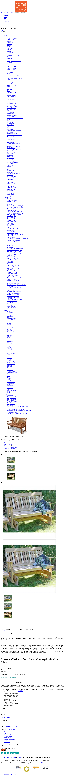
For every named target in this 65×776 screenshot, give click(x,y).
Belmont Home (10, 333)
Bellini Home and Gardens (12, 331)
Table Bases (10, 79)
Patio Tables (10, 223)
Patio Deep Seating (10, 276)
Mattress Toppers (11, 85)
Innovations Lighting (11, 371)
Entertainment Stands (12, 54)
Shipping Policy (8, 736)
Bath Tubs (9, 89)
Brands (5, 17)
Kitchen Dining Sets (12, 106)
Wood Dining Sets (11, 216)
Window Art (10, 166)
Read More (20, 691)
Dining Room (9, 58)
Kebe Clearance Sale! (12, 412)
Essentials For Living (11, 353)
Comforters (10, 82)
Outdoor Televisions (11, 306)
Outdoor (6, 197)
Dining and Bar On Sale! (11, 399)
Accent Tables (10, 126)
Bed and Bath (9, 81)
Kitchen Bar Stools (11, 108)
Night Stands (10, 182)
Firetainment (9, 358)
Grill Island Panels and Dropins (15, 234)
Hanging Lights (11, 266)
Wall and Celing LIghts (13, 265)
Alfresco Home (10, 313)
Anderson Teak (10, 322)
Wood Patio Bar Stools (12, 259)
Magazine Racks (11, 142)
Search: (2, 28)
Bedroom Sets (10, 179)
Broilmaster (9, 338)
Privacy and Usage (40, 763)
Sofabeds (9, 45)
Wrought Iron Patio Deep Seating (15, 287)
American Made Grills (11, 319)
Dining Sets (10, 64)
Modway (8, 389)
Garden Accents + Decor (11, 307)
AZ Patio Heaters (10, 325)
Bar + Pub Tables (11, 69)
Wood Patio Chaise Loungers (14, 250)
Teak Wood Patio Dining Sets (14, 211)
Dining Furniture (11, 65)
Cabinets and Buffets (12, 66)
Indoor (5, 35)
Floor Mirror (10, 140)
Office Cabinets (11, 189)
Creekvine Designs (10, 349)
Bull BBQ (9, 342)
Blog (5, 18)
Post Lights (10, 264)
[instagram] (2, 754)
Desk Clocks (10, 155)
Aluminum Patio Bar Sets (13, 218)
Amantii (8, 317)
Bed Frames (10, 172)
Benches (9, 51)
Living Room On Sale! (11, 398)
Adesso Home (9, 311)
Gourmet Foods (11, 99)
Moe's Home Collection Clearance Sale (17, 413)
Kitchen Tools (10, 122)
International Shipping (9, 739)
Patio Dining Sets (11, 221)
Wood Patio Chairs (11, 201)
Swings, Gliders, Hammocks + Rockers (14, 299)
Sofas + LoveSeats (11, 39)
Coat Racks (10, 132)
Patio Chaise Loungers (12, 254)
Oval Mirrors (10, 138)
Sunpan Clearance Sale (13, 415)
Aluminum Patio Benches (13, 270)
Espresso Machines (12, 115)
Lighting (8, 191)
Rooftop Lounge (10, 247)
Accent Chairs (10, 125)
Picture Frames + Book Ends (14, 149)
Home (5, 443)
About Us (6, 15)
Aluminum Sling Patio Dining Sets (15, 206)
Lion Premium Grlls (11, 382)
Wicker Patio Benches (12, 275)
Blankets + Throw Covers (13, 146)
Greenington (9, 365)
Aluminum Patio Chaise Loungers (15, 248)
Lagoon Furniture (10, 380)
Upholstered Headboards (13, 178)
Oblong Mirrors (11, 139)
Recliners (9, 47)
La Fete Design (10, 378)
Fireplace (9, 57)
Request (3, 630)
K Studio (8, 376)
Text (12, 30)
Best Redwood (10, 334)
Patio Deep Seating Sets (13, 283)
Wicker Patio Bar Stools (13, 258)
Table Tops (10, 62)
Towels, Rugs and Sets (12, 92)
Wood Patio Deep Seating (13, 280)
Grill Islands (10, 235)
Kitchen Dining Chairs (12, 109)
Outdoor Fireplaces (12, 244)
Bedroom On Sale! (10, 400)
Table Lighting (10, 193)
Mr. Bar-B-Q (9, 391)
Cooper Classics (10, 348)
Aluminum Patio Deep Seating (14, 277)
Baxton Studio (9, 330)
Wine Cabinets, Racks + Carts (14, 78)
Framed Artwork (11, 163)
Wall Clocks (10, 153)
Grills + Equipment (12, 227)
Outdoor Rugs (10, 161)
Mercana (8, 384)
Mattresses (9, 88)
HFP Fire (9, 367)
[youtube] (14, 754)
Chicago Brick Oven (11, 346)
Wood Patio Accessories (13, 294)
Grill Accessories (11, 237)
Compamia (9, 347)
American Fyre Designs (11, 318)
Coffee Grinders (11, 116)
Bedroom (8, 169)
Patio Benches (9, 269)
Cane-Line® (9, 343)
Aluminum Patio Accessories (14, 291)
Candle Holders (11, 148)
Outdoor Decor (11, 159)
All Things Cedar (10, 315)
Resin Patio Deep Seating (13, 282)
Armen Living (9, 323)
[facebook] (5, 754)
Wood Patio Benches (12, 272)
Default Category (8, 444)
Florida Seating (10, 359)
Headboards (10, 175)
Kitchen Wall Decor (12, 103)
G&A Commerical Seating (12, 362)
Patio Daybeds (10, 286)
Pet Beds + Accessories (13, 168)
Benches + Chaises (11, 183)
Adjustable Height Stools (13, 75)
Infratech (8, 368)
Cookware (9, 102)
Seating (9, 41)
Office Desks (10, 186)
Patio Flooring (9, 298)
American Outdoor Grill (11, 321)
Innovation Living (10, 370)
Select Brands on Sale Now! (12, 407)
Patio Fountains (10, 308)
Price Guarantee (8, 734)
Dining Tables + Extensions (14, 61)
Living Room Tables (12, 38)
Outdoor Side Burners (12, 228)
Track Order (7, 21)
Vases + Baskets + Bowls (13, 143)
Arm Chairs (10, 48)
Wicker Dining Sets (12, 210)
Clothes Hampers (11, 93)
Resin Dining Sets (11, 217)
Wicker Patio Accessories (13, 293)
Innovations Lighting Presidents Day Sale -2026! (19, 410)
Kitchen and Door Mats (13, 162)
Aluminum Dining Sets (13, 208)
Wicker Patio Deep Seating (13, 279)
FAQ (5, 733)
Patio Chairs (10, 204)
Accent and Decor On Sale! (12, 401)
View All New (7, 445)
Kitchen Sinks (10, 113)
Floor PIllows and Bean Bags (14, 135)
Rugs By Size (10, 158)
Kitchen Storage (11, 105)
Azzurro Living (10, 327)
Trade (5, 20)
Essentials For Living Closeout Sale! (16, 409)
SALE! (5, 394)
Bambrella (9, 329)
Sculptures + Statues (12, 152)
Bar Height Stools (11, 74)
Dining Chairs (10, 59)
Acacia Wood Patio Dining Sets (15, 213)
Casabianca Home (10, 344)
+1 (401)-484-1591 (5, 30)
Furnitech (9, 360)
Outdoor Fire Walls (12, 241)
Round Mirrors (10, 136)
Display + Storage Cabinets (14, 130)
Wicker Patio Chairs (12, 200)
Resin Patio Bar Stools (12, 261)
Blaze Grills (9, 336)
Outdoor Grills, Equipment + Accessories (17, 238)
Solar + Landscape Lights (13, 268)
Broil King (9, 337)
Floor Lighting (10, 194)
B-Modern (9, 328)
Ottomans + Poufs (11, 52)
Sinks (8, 91)
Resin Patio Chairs (11, 203)
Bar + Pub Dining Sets (12, 68)
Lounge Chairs (10, 42)
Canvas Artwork (11, 165)
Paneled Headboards (12, 176)
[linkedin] (17, 754)
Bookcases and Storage (13, 55)
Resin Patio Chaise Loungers (14, 251)
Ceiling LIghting (11, 196)
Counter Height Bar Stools (13, 72)
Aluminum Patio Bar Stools (14, 257)
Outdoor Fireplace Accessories (14, 243)
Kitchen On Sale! (10, 402)
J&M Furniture (10, 373)
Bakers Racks (10, 110)
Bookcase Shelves (11, 127)
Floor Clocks (10, 156)
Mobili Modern (10, 385)
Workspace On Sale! (11, 404)
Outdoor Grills (10, 230)
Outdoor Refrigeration (12, 233)
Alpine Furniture (10, 316)
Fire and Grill (9, 225)
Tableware (9, 100)
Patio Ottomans (10, 289)
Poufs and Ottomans (12, 133)
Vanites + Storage (11, 95)
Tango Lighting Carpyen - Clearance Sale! (17, 406)
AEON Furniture (10, 312)
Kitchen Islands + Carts (13, 112)
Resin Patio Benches (12, 273)
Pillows (9, 86)
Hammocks (10, 302)
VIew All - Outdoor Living (10, 447)
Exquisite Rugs (10, 354)
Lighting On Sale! (10, 405)
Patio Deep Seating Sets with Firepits (16, 285)
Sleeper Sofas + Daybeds (13, 173)
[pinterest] (8, 754)
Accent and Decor (10, 123)
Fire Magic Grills (10, 356)
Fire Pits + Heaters (11, 246)
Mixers (8, 119)
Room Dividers (11, 129)
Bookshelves (10, 190)
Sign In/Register (8, 740)
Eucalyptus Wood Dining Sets (14, 214)
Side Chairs (10, 49)
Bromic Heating (10, 341)
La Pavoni (9, 379)
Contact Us (6, 732)
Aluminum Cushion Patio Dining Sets (16, 207)
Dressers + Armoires (12, 180)
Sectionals (9, 44)
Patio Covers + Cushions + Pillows (13, 297)
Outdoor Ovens (11, 231)
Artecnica (9, 324)
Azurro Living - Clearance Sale (15, 396)
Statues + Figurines (12, 150)
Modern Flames (10, 388)
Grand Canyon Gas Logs (11, 364)
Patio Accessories (10, 290)
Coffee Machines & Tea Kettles (15, 118)
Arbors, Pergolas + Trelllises (12, 305)
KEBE (8, 377)
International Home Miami (12, 372)
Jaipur (8, 374)
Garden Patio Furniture (9, 448)
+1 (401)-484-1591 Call (8, 757)
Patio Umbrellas (11, 224)
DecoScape (9, 352)
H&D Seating (9, 366)
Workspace (9, 184)
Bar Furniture (10, 76)
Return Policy (7, 737)
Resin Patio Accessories (13, 296)
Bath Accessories (11, 96)
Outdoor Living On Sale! (11, 395)
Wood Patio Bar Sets (12, 220)
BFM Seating (9, 335)
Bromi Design (9, 340)
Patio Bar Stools (10, 255)
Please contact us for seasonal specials (8, 677)
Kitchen (8, 98)
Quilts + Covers (11, 83)
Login (2, 24)
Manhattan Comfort (10, 383)
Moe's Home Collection (11, 390)
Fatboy (8, 355)
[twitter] (11, 754)
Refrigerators (10, 121)
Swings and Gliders (12, 301)
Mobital (8, 386)
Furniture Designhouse (11, 361)
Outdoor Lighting (10, 262)
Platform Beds (10, 170)
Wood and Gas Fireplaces (13, 240)
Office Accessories (11, 187)
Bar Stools (9, 71)
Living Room (9, 36)
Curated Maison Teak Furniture (13, 350)
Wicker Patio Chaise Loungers (14, 253)
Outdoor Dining (10, 198)
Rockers (9, 304)
